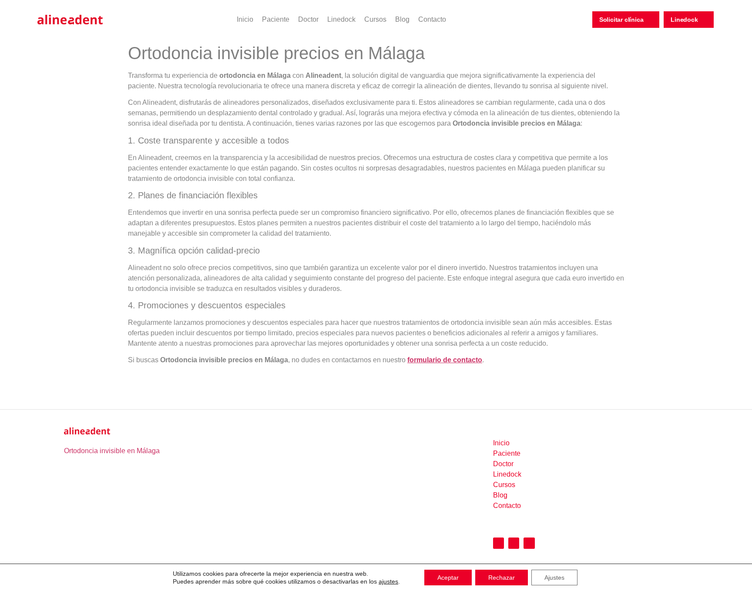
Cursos (375, 19)
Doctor (308, 19)
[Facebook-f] (513, 543)
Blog (402, 19)
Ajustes (554, 577)
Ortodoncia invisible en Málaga (112, 450)
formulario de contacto (444, 360)
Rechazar (501, 577)
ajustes (388, 581)
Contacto (432, 19)
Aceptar (448, 577)
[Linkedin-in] (529, 543)
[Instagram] (498, 543)
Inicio (245, 19)
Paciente (275, 19)
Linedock (341, 19)
